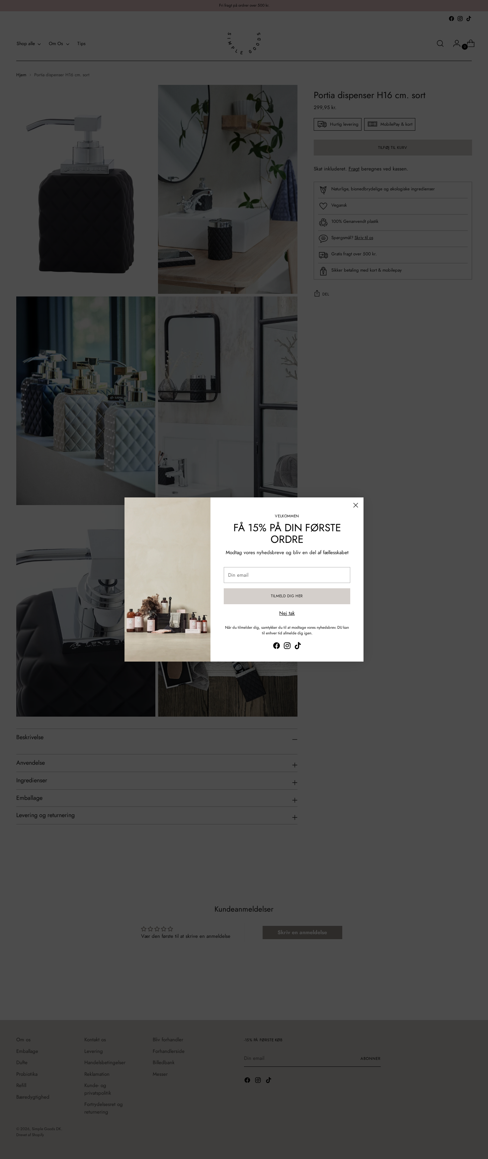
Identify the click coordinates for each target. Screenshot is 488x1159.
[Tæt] (356, 505)
